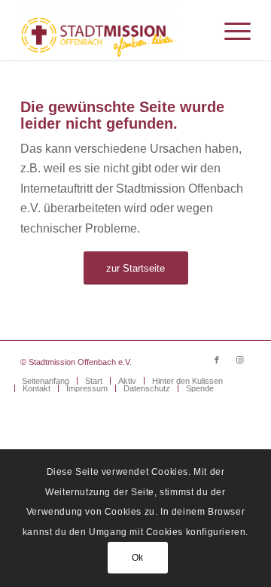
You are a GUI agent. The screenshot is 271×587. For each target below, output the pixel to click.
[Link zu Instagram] (239, 359)
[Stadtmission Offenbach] (112, 30)
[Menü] (230, 30)
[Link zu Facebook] (217, 359)
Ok (138, 557)
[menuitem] (230, 30)
